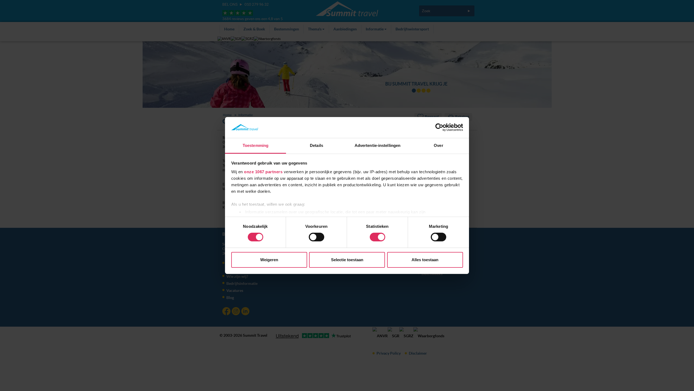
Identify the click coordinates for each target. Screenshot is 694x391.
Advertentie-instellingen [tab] (377, 145)
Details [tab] (316, 145)
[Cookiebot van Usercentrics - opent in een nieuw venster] (439, 127)
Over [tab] (438, 145)
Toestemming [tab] (255, 145)
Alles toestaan (425, 259)
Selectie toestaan (347, 259)
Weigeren (269, 259)
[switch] (316, 237)
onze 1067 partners (263, 171)
